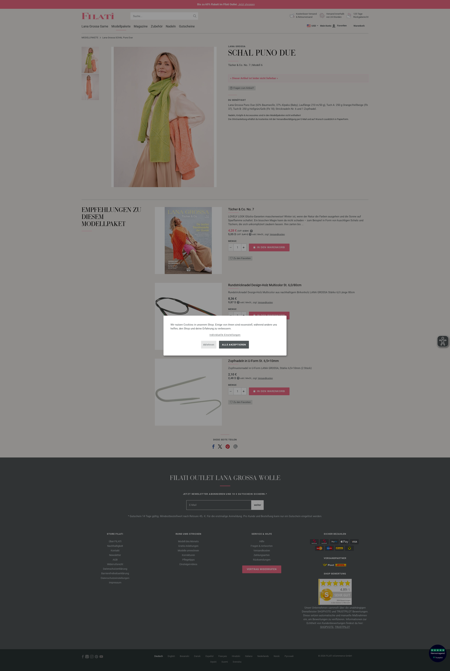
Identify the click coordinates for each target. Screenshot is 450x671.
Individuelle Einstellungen (225, 334)
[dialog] (225, 335)
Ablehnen (208, 344)
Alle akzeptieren (234, 344)
